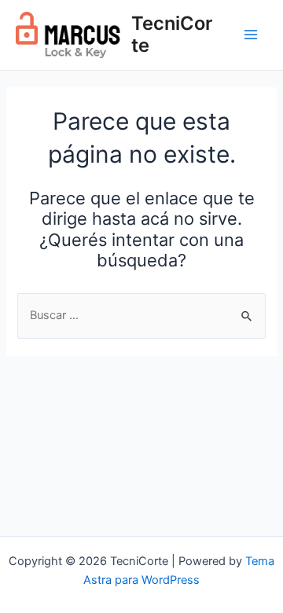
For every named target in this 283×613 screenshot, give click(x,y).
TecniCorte (171, 34)
